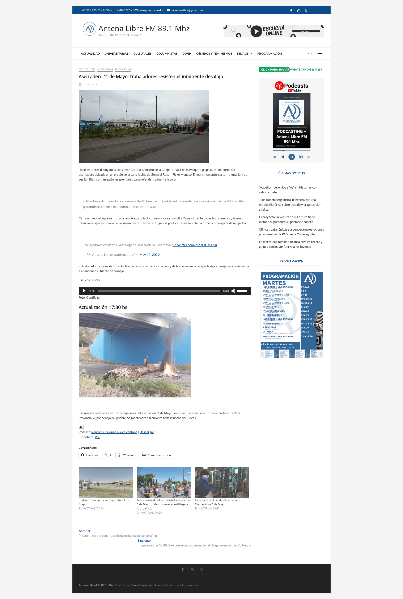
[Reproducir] (84, 291)
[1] (271, 353)
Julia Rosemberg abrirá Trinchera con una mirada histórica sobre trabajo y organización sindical (290, 204)
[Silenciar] (233, 291)
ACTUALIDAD (90, 53)
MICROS (243, 53)
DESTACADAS (105, 69)
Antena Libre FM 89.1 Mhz (144, 28)
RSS (97, 437)
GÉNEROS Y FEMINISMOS (214, 53)
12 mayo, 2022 (89, 84)
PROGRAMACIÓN (269, 53)
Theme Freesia (139, 585)
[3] (302, 353)
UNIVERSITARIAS (117, 53)
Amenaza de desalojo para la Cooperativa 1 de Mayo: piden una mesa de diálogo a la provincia (163, 504)
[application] (165, 291)
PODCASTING (123, 69)
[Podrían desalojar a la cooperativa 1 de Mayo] (106, 482)
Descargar (147, 432)
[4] (317, 353)
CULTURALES (142, 53)
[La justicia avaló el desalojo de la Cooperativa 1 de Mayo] (222, 482)
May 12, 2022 (149, 254)
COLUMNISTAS (167, 53)
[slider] (243, 290)
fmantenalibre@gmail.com (187, 10)
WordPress (155, 585)
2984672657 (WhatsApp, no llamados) (140, 10)
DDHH (186, 53)
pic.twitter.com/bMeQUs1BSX (194, 245)
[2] (287, 353)
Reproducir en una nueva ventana (114, 432)
